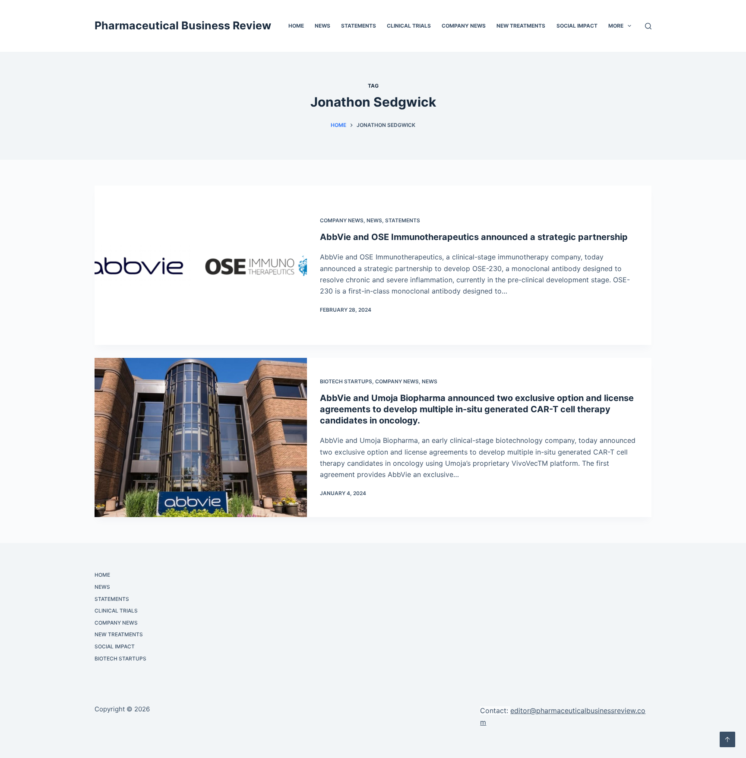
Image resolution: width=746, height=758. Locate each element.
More (615, 25)
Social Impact (576, 25)
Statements (358, 25)
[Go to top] (727, 739)
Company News (464, 25)
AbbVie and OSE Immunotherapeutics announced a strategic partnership (474, 237)
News (322, 25)
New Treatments (520, 25)
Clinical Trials (409, 25)
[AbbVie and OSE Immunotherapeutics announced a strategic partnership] (201, 265)
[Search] (648, 26)
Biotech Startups (346, 381)
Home (296, 25)
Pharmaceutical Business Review (183, 25)
